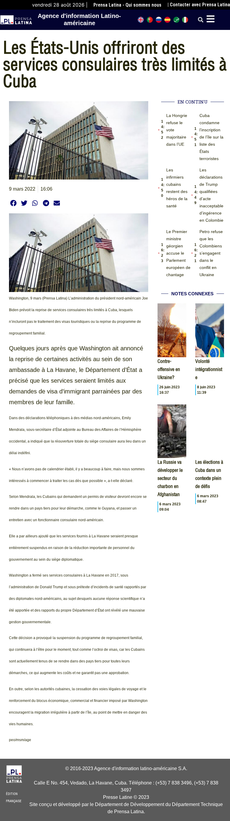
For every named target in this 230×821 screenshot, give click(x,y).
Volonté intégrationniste (208, 369)
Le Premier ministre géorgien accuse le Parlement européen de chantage (178, 253)
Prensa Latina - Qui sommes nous (127, 5)
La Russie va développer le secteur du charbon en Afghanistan (170, 478)
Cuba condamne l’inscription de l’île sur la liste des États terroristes (211, 137)
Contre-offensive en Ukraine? (169, 369)
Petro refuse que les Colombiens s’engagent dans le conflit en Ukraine (211, 253)
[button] (200, 20)
